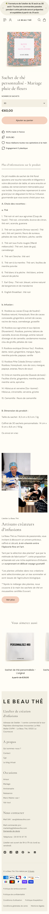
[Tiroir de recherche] (39, 20)
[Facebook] (11, 852)
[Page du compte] (10, 20)
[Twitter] (17, 852)
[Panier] (44, 20)
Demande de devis (11, 831)
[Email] (35, 852)
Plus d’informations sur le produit (21, 164)
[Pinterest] (23, 852)
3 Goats (31, 871)
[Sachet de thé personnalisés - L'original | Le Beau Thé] (20, 647)
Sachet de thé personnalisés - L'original (20, 671)
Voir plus (10, 599)
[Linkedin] (29, 852)
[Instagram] (5, 852)
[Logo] (24, 20)
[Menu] (5, 20)
